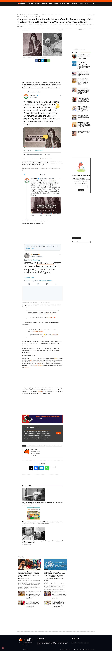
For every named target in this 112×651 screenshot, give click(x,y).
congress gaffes (33, 445)
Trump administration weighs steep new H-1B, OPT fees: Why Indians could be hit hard (84, 73)
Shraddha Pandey (21, 578)
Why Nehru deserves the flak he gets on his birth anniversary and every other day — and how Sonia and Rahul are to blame (43, 503)
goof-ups (27, 367)
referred (39, 363)
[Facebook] (86, 1)
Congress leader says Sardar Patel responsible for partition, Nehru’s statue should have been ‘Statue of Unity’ (42, 541)
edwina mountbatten (41, 445)
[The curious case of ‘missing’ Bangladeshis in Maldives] (74, 133)
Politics (32, 16)
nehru (61, 445)
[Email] (45, 60)
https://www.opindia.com (35, 451)
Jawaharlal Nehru (49, 445)
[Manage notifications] (3, 648)
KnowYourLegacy (39, 365)
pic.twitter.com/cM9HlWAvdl (46, 314)
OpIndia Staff (60, 29)
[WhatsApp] (92, 1)
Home (18, 14)
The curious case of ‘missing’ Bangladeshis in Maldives (84, 131)
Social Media (22, 14)
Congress (28, 445)
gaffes (55, 358)
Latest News (75, 52)
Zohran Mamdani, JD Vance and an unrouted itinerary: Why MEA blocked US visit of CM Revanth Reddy (29, 574)
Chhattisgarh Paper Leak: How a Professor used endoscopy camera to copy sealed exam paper (83, 117)
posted (40, 391)
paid (31, 360)
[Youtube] (94, 1)
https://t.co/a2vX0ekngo (37, 331)
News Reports (26, 16)
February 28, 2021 (51, 317)
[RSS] (89, 1)
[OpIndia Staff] (27, 452)
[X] (91, 1)
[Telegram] (42, 60)
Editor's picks (20, 16)
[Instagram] (88, 1)
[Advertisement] (49, 619)
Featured (46, 569)
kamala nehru (55, 445)
